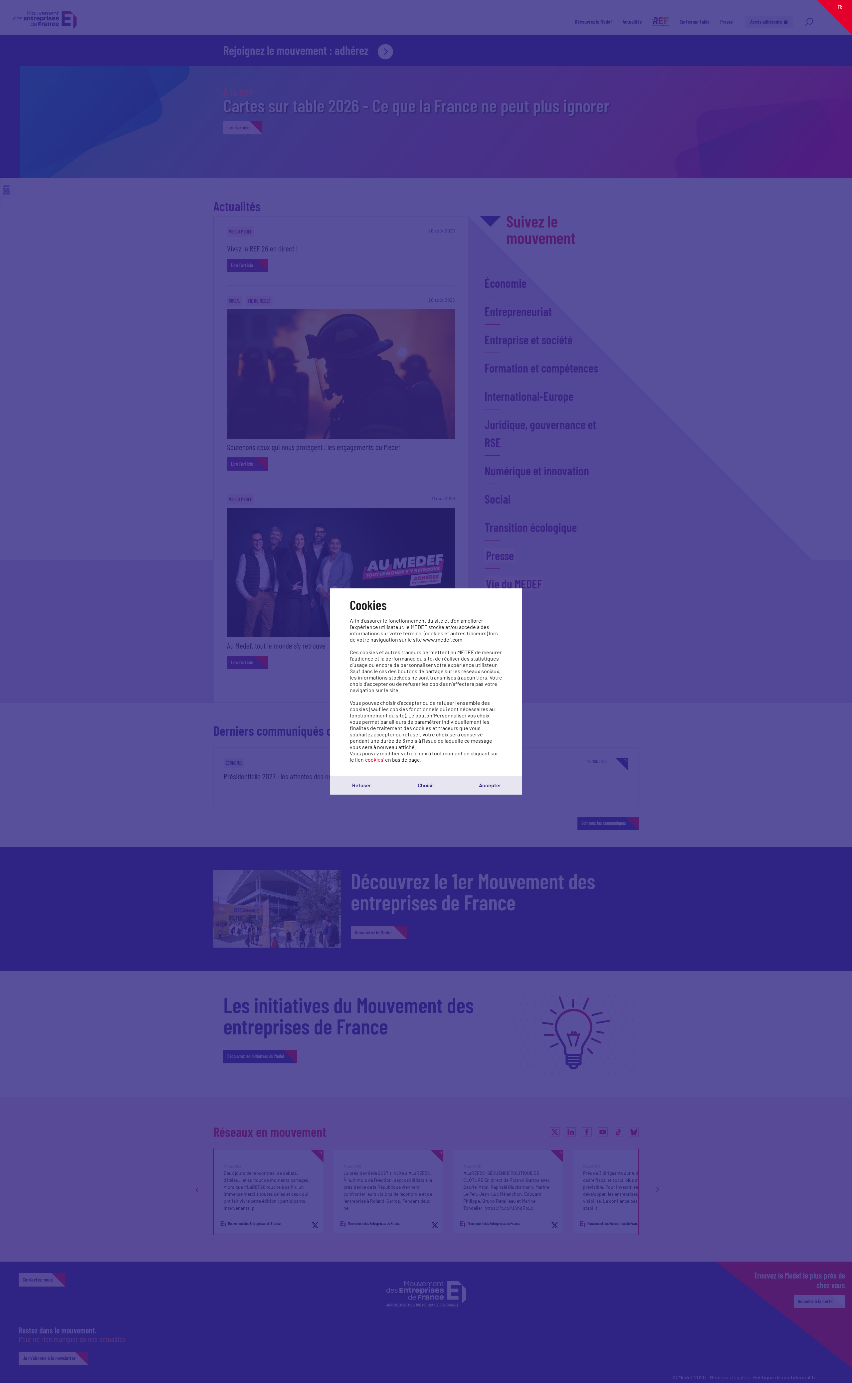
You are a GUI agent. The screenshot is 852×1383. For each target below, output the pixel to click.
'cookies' (374, 759)
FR (840, 7)
